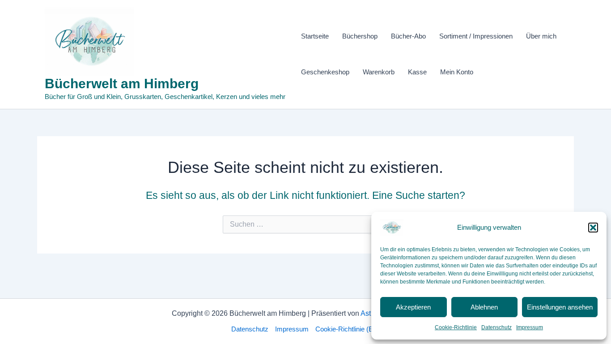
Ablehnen (484, 307)
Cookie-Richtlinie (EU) (347, 329)
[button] (593, 227)
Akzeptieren (413, 307)
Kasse (417, 72)
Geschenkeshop (325, 72)
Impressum (529, 327)
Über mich (541, 36)
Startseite (315, 36)
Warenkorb (379, 72)
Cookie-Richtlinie (456, 327)
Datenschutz (496, 327)
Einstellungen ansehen (560, 307)
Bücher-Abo (408, 36)
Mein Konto (456, 72)
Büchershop (360, 36)
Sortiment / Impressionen (476, 36)
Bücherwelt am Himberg (122, 83)
